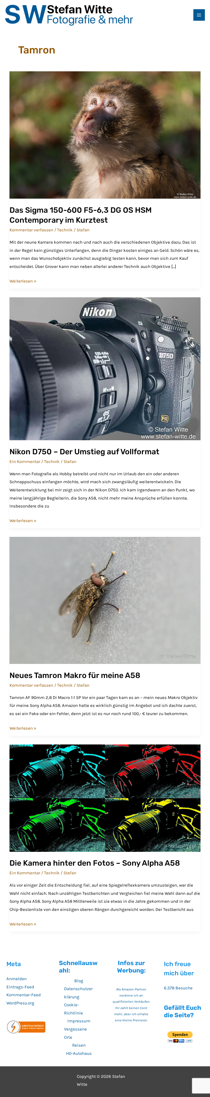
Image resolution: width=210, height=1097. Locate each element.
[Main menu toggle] (199, 15)
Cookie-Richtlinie (73, 1008)
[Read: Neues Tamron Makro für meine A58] (105, 600)
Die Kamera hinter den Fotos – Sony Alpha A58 (94, 863)
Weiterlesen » (22, 281)
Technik (65, 229)
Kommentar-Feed (23, 994)
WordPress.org (20, 1002)
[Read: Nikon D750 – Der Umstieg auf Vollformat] (105, 368)
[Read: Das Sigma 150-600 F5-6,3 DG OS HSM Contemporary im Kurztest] (105, 134)
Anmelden (16, 978)
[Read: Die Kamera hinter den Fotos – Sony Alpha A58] (105, 797)
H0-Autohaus (79, 1053)
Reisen (79, 1045)
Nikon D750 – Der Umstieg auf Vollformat (84, 451)
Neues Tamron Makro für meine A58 (74, 675)
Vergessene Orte (75, 1033)
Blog (78, 980)
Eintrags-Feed (20, 986)
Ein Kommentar (24, 461)
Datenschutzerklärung (78, 992)
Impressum (78, 1020)
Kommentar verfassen (31, 229)
